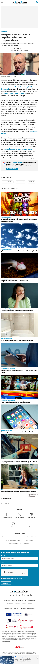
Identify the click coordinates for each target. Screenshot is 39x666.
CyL (25, 600)
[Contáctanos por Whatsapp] (22, 595)
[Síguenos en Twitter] (10, 595)
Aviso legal (7, 605)
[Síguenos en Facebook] (7, 595)
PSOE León (31, 182)
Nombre (3, 555)
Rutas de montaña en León (13, 540)
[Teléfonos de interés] (7, 515)
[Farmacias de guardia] (25, 525)
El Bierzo (14, 600)
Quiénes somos (8, 608)
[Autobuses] (13, 525)
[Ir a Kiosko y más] (25, 595)
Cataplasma (26, 543)
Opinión (24, 603)
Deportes (17, 603)
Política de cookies (29, 605)
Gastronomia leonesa (7, 537)
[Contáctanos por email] (28, 595)
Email (2, 562)
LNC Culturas (31, 600)
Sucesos (20, 600)
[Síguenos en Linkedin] (19, 595)
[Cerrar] (37, 658)
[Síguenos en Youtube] (13, 595)
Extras (30, 603)
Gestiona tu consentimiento (28, 608)
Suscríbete (6, 583)
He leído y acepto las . (12, 578)
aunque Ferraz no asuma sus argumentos (18, 149)
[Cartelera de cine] (31, 515)
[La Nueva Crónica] (19, 592)
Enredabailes (29, 540)
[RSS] (31, 595)
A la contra (34, 537)
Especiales (10, 603)
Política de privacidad (17, 605)
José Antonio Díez (7, 182)
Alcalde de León (20, 182)
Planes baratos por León (22, 537)
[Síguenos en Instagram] (16, 595)
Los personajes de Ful (15, 543)
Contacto (16, 608)
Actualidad (4, 31)
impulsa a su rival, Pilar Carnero (14, 93)
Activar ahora (11, 168)
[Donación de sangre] (19, 515)
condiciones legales (17, 578)
